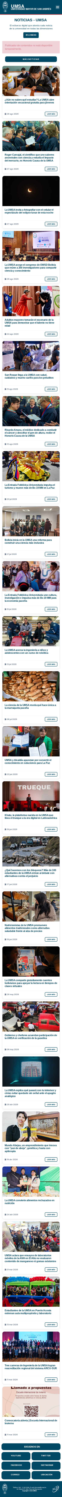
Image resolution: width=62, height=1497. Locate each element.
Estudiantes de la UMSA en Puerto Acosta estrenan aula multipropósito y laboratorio (28, 1312)
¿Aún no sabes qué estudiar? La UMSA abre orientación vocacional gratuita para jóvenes (29, 101)
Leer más (51, 114)
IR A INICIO (31, 35)
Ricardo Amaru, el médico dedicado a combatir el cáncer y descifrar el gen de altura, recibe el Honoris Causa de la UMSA (31, 432)
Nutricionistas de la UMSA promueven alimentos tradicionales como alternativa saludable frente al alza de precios (27, 928)
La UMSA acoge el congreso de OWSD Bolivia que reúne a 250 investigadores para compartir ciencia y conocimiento (30, 267)
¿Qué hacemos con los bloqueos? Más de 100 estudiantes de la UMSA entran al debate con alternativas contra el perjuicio (30, 873)
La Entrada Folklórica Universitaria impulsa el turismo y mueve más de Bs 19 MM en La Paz (30, 486)
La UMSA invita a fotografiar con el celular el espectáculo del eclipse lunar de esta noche (29, 211)
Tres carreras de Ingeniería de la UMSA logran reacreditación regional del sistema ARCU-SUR (31, 1367)
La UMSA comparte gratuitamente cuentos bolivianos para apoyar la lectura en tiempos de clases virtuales (31, 983)
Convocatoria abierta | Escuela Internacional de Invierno (31, 1422)
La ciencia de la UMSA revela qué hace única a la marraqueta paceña (30, 706)
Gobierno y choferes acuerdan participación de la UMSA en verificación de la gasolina (31, 1036)
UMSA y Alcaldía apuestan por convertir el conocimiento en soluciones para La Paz (28, 761)
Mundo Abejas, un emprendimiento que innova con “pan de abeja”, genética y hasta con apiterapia (31, 1148)
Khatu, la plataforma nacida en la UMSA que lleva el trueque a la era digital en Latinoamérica (31, 816)
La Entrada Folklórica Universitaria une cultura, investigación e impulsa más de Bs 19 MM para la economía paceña (31, 598)
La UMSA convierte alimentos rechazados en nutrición (29, 1202)
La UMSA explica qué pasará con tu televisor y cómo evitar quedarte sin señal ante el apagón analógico (30, 1093)
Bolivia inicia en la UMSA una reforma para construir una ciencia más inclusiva (28, 541)
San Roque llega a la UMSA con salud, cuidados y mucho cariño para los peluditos (29, 376)
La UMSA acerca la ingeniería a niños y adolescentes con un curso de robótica (26, 651)
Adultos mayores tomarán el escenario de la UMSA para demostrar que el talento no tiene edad (29, 322)
